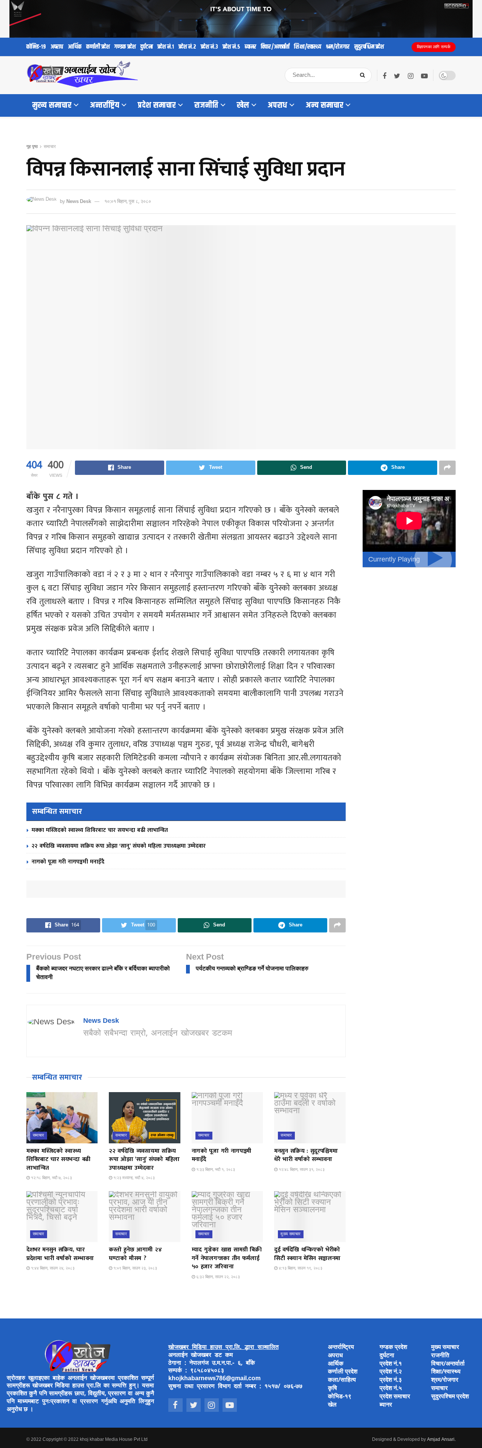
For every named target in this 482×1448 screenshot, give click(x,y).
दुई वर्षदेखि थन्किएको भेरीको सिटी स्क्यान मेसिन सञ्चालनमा (307, 1254)
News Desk (78, 201)
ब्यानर (250, 47)
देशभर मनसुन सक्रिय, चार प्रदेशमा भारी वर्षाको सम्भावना (60, 1254)
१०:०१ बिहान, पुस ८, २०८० (127, 201)
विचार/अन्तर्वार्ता (275, 47)
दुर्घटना (146, 47)
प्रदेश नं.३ (209, 47)
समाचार (50, 147)
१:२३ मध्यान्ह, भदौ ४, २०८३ (133, 1178)
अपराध (56, 47)
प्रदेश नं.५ (231, 47)
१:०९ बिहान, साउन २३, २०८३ (134, 1268)
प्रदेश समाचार (157, 105)
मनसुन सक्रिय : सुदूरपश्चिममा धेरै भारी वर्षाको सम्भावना (305, 1155)
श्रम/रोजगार (338, 47)
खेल (243, 105)
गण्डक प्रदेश (125, 47)
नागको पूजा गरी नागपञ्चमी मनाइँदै (68, 862)
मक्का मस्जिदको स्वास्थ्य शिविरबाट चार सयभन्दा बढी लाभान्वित (100, 830)
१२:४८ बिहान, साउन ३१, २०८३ (301, 1169)
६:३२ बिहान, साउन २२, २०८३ (217, 1277)
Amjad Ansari (441, 1439)
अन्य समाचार (324, 105)
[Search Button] (364, 75)
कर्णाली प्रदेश (98, 47)
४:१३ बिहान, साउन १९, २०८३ (300, 1268)
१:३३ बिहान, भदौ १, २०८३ (215, 1169)
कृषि (332, 1389)
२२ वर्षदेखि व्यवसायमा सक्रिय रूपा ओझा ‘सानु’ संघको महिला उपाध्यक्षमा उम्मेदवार (119, 846)
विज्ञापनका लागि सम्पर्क (434, 47)
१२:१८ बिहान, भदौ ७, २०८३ (51, 1178)
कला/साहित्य (342, 1380)
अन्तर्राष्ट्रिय (104, 105)
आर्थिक (75, 47)
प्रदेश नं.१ (165, 47)
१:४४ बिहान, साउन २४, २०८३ (52, 1268)
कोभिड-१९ (36, 47)
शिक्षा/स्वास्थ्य (307, 47)
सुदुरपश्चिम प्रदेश (369, 47)
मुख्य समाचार (52, 105)
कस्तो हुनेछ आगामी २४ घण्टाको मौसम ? (135, 1254)
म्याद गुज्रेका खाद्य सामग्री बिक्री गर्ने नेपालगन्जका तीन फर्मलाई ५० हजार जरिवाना (227, 1258)
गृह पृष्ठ (32, 147)
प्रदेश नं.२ (187, 47)
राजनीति (206, 105)
